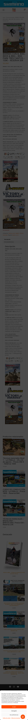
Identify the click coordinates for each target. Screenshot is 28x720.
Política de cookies (6, 718)
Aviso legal (23, 718)
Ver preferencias (14, 715)
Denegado (14, 711)
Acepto (14, 707)
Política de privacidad (15, 718)
